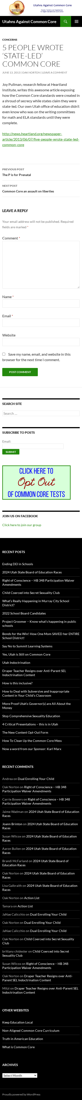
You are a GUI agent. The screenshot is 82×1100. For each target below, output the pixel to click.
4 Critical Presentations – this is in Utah (30, 724)
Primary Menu (76, 21)
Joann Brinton (12, 824)
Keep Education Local (17, 1022)
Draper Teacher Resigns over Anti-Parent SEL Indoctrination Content (34, 673)
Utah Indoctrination (16, 662)
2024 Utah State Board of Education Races (32, 572)
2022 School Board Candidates (24, 613)
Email (7, 316)
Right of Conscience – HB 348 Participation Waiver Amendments (34, 789)
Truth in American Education (22, 1039)
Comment (11, 238)
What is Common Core (18, 1047)
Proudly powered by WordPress (21, 1094)
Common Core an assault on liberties (28, 188)
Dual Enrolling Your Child (36, 779)
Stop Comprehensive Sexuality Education (31, 716)
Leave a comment (54, 72)
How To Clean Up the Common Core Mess (32, 741)
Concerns (9, 39)
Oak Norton (31, 72)
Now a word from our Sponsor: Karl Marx (31, 749)
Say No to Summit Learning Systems (27, 646)
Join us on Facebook (20, 516)
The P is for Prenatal (16, 172)
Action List (31, 898)
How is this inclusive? (17, 683)
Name (8, 296)
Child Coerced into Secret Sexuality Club (31, 593)
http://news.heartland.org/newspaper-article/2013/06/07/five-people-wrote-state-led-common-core (40, 139)
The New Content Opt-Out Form (25, 732)
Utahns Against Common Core (29, 21)
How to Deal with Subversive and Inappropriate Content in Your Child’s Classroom (35, 693)
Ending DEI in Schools (17, 564)
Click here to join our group (21, 525)
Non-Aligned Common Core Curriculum (30, 1030)
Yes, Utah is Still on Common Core (26, 654)
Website (8, 335)
